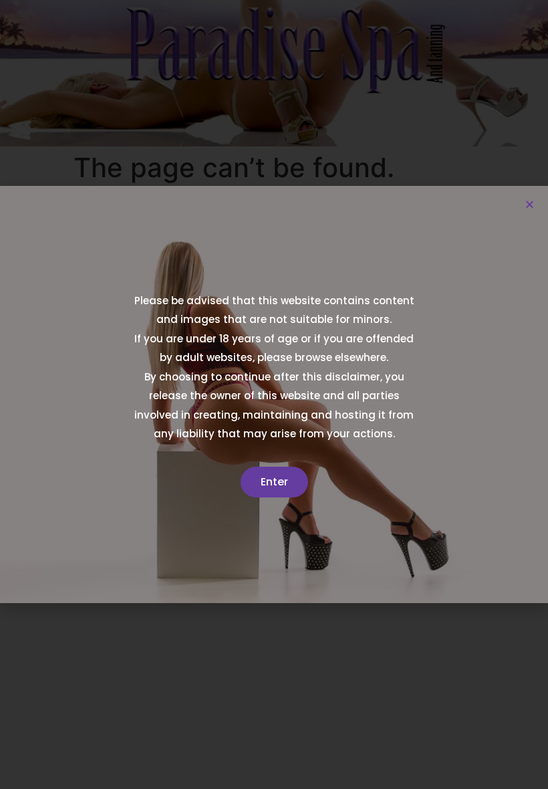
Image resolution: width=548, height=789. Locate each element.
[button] (530, 204)
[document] (274, 394)
